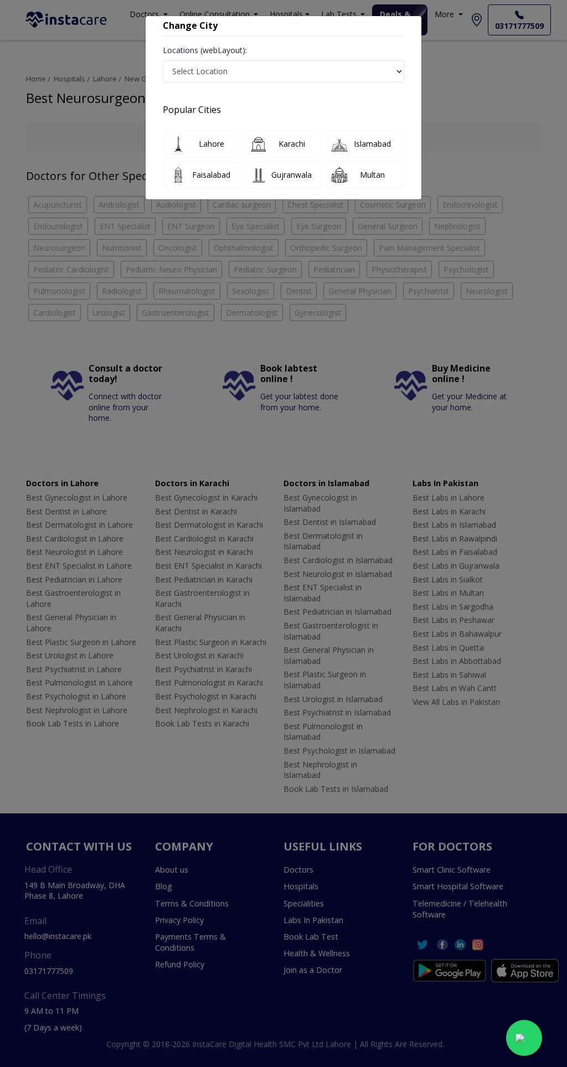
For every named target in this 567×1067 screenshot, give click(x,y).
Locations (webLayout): (205, 50)
